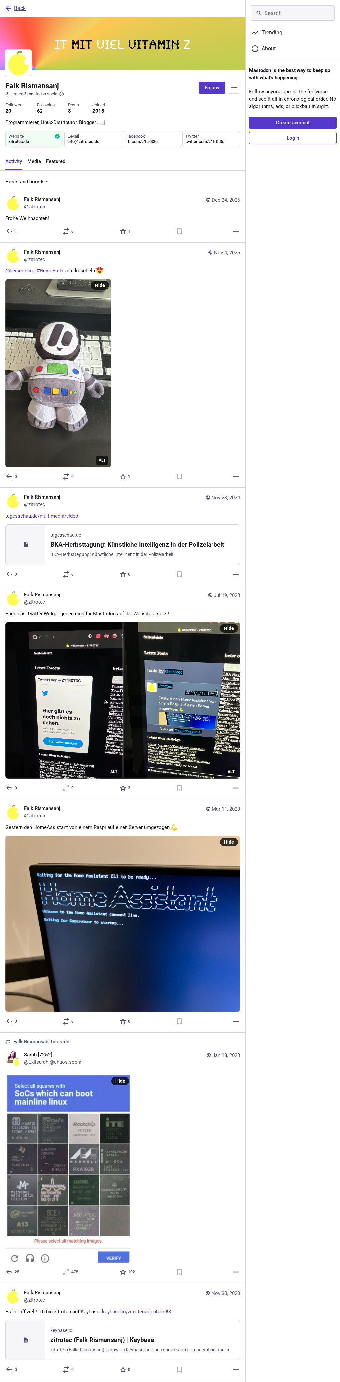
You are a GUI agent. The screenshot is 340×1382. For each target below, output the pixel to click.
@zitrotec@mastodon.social (31, 93)
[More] (236, 231)
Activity (13, 161)
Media (34, 161)
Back (20, 8)
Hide (100, 285)
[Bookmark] (179, 231)
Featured (55, 161)
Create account (293, 123)
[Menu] (234, 88)
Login (293, 138)
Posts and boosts (25, 182)
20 (8, 111)
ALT (102, 460)
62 (40, 111)
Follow (212, 88)
